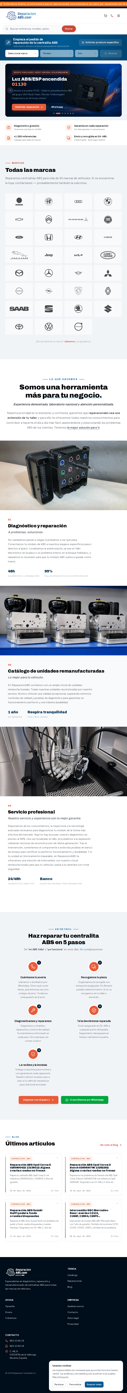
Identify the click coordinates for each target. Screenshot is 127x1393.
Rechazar (59, 1384)
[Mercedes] (49, 273)
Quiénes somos (75, 1306)
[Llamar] (112, 16)
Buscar (69, 28)
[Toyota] (19, 327)
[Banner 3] (62, 113)
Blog (69, 1287)
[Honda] (49, 237)
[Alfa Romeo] (49, 201)
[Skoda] (78, 309)
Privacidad (73, 1324)
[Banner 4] (65, 113)
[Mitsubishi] (108, 273)
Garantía (10, 1306)
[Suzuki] (108, 309)
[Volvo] (78, 327)
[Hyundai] (78, 237)
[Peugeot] (78, 291)
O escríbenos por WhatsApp (87, 1100)
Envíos (8, 1312)
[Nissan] (19, 291)
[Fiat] (108, 219)
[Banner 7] (73, 113)
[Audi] (78, 201)
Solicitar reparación (27, 107)
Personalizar (75, 1384)
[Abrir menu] (118, 16)
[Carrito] (105, 16)
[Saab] (19, 309)
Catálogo (72, 1275)
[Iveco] (108, 237)
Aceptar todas (94, 1384)
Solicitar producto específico (102, 42)
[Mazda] (19, 273)
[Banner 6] (70, 113)
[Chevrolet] (19, 219)
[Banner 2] (58, 113)
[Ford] (19, 237)
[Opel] (49, 291)
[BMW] (108, 201)
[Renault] (108, 291)
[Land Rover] (108, 255)
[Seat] (49, 309)
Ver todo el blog (109, 1145)
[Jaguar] (19, 255)
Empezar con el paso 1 (36, 1100)
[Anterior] (10, 90)
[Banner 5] (67, 113)
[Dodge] (78, 219)
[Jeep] (49, 255)
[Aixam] (19, 201)
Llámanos (69, 341)
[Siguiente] (117, 90)
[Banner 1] (54, 113)
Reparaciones (74, 1281)
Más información (60, 1377)
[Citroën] (49, 219)
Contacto (72, 1312)
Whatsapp (57, 107)
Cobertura (10, 1318)
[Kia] (78, 255)
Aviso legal (73, 1318)
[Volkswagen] (49, 327)
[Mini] (78, 273)
